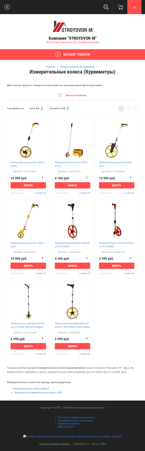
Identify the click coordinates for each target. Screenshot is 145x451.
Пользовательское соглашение (76, 420)
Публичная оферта (69, 423)
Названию (57, 108)
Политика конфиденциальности (76, 417)
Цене (34, 108)
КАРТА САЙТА (66, 426)
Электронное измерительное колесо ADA (38, 392)
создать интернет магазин (54, 443)
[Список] (128, 108)
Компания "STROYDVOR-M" (73, 38)
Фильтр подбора (76, 95)
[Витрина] (121, 108)
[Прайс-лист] (135, 108)
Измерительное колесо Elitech (31, 388)
